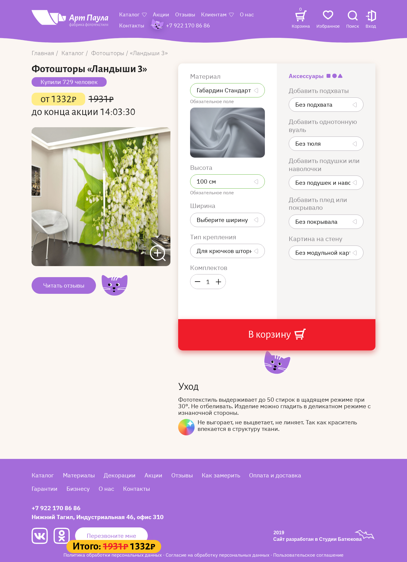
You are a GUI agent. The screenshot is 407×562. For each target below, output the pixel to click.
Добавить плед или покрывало (318, 204)
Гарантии (45, 489)
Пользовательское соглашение (308, 555)
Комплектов (208, 267)
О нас (247, 14)
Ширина (203, 205)
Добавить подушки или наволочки (324, 165)
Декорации (120, 475)
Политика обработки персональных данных (113, 555)
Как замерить (221, 475)
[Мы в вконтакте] (42, 536)
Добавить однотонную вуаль (323, 125)
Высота (202, 167)
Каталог (129, 14)
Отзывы (185, 14)
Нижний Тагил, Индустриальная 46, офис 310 (98, 517)
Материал (206, 76)
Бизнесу (78, 489)
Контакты (131, 25)
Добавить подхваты (319, 90)
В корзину (270, 334)
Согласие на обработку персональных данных (218, 555)
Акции (161, 14)
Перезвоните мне (111, 536)
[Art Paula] (70, 21)
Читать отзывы (63, 285)
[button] (371, 20)
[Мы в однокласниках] (64, 535)
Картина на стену (316, 239)
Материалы (79, 475)
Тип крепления (214, 237)
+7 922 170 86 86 (56, 508)
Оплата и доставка (275, 475)
